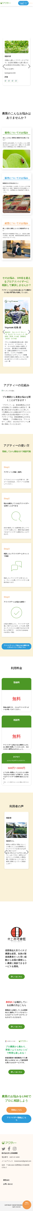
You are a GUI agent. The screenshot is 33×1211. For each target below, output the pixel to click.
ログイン (31, 3)
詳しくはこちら (16, 976)
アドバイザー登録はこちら (16, 1119)
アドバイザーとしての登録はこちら (23, 3)
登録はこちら (16, 1110)
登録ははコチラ (27, 1203)
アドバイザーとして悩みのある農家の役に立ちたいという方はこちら (16, 646)
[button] (4, 66)
